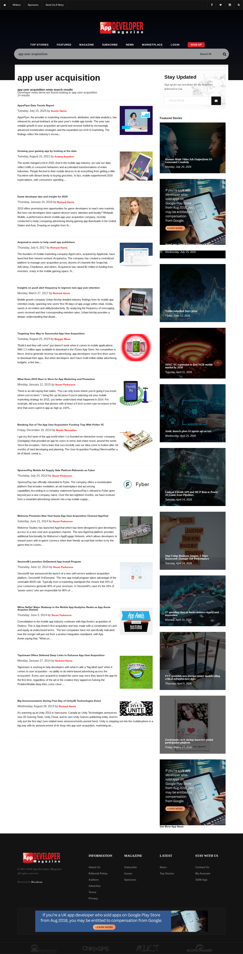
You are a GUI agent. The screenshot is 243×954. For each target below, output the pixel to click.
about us (94, 867)
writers (17, 4)
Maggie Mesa (62, 339)
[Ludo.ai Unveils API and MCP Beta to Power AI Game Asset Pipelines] (193, 476)
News (130, 44)
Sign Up (196, 44)
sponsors (33, 4)
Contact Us (202, 867)
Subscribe (110, 44)
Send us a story (55, 4)
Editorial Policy (98, 873)
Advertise (95, 885)
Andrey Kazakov (64, 156)
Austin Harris (59, 111)
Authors (94, 879)
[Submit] (224, 53)
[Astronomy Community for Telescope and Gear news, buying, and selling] (200, 948)
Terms (92, 892)
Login (175, 44)
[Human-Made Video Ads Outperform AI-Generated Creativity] (193, 147)
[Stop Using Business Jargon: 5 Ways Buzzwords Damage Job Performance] (193, 540)
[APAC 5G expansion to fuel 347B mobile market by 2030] (193, 353)
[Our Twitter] (220, 5)
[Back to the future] (4, 5)
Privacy (93, 898)
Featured (64, 44)
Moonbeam (36, 881)
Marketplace (152, 44)
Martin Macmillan (66, 430)
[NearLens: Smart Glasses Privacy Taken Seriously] (193, 254)
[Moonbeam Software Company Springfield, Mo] (44, 948)
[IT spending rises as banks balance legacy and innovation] (193, 600)
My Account (202, 873)
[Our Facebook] (211, 5)
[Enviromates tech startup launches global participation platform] (193, 724)
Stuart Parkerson (65, 384)
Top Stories (39, 44)
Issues (128, 873)
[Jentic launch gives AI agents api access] (193, 413)
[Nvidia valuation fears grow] (193, 292)
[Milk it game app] (148, 948)
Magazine (86, 44)
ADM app (201, 879)
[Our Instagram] (229, 5)
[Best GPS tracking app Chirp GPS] (96, 948)
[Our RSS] (238, 5)
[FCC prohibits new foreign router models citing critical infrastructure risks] (193, 660)
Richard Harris (65, 202)
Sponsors (130, 879)
